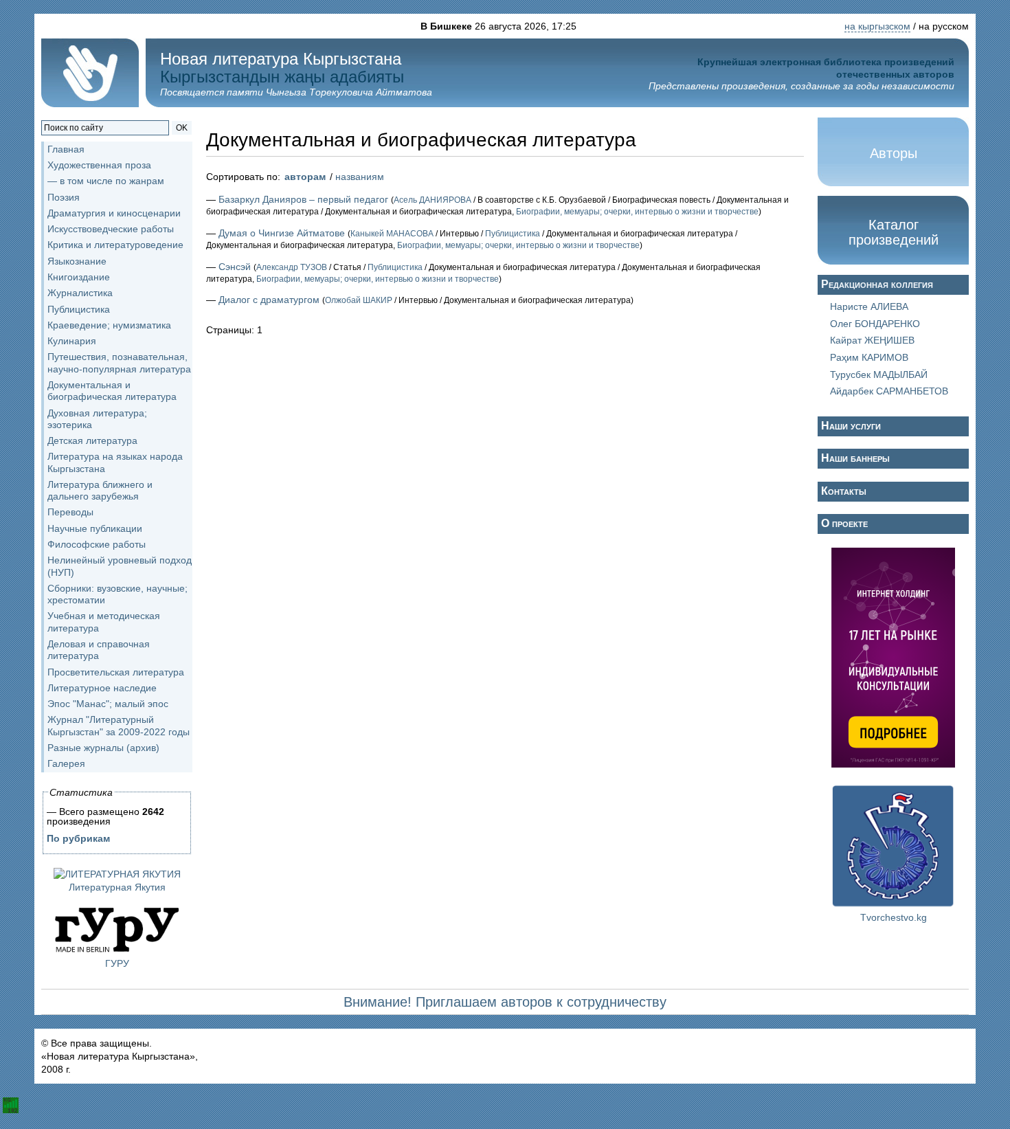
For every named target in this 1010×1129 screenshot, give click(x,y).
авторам (305, 176)
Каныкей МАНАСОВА (392, 233)
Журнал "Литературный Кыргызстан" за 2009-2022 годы (118, 725)
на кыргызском (877, 26)
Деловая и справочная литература (98, 649)
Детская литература (92, 440)
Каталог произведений (894, 232)
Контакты (843, 491)
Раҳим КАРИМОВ (869, 357)
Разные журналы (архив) (103, 747)
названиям (359, 176)
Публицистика (78, 309)
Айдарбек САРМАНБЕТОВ (889, 390)
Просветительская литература (115, 672)
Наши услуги (851, 426)
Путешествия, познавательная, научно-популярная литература (119, 362)
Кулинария (71, 340)
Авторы (893, 153)
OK (182, 128)
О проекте (844, 523)
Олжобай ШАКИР (358, 300)
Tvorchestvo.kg (893, 917)
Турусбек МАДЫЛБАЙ (879, 374)
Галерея (66, 763)
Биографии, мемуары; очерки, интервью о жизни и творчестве (637, 211)
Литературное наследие (102, 687)
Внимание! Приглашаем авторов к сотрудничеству (505, 1001)
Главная (66, 149)
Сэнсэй (234, 266)
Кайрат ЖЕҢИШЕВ (872, 340)
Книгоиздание (78, 276)
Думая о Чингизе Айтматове (281, 232)
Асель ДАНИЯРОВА (432, 200)
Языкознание (76, 261)
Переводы (70, 511)
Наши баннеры (855, 458)
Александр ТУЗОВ (291, 267)
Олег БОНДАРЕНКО (875, 323)
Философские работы (96, 544)
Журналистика (80, 292)
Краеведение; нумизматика (109, 325)
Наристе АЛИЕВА (869, 306)
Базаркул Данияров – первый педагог (303, 199)
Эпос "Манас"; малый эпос (107, 703)
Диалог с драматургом (268, 299)
